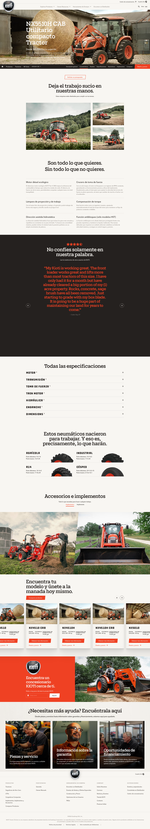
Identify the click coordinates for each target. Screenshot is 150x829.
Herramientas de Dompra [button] (81, 7)
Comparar (129, 66)
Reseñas (92, 66)
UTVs (7, 794)
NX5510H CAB (35, 66)
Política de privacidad (55, 824)
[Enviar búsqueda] (139, 7)
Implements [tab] (80, 504)
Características (84, 66)
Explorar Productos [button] (46, 7)
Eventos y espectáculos (134, 787)
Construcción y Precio (73, 794)
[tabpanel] (75, 543)
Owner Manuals (41, 790)
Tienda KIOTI (101, 797)
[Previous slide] (28, 305)
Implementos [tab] (70, 504)
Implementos (121, 66)
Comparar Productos (12, 806)
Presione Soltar (101, 804)
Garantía (38, 787)
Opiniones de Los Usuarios (74, 797)
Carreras (99, 790)
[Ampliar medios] (88, 147)
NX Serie (26, 66)
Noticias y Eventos (102, 794)
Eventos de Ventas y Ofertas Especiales (78, 790)
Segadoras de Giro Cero (13, 790)
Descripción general (72, 66)
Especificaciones (101, 66)
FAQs (68, 800)
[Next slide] (122, 305)
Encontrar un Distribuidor (102, 7)
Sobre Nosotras (102, 787)
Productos (9, 66)
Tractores (18, 66)
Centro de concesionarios (127, 2)
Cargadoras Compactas (13, 797)
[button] (144, 6)
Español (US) (141, 1)
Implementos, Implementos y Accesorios (15, 802)
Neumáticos (111, 66)
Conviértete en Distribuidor (135, 790)
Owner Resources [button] (62, 7)
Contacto (100, 800)
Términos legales (71, 824)
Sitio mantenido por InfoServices (89, 824)
